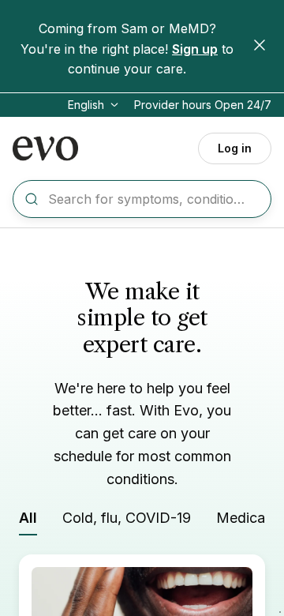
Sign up (195, 49)
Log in (235, 148)
